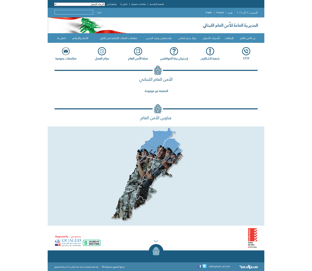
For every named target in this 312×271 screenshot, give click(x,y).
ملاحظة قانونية (92, 267)
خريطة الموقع (61, 267)
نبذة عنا (80, 267)
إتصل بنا (71, 267)
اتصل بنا (61, 38)
